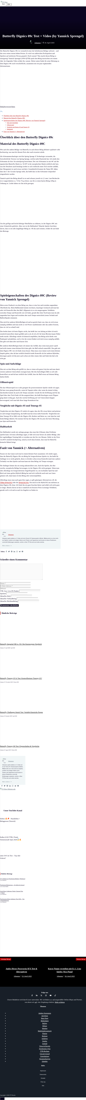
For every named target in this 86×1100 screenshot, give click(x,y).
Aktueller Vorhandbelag (8, 599)
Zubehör (45, 1061)
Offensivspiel (10, 125)
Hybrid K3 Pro (24, 482)
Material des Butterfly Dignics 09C (14, 118)
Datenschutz (43, 1074)
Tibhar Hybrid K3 (6, 482)
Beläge (44, 1023)
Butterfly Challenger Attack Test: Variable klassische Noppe (21, 712)
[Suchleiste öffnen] (3, 4)
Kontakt (43, 1078)
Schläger (45, 1038)
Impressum (43, 1070)
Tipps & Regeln (44, 1046)
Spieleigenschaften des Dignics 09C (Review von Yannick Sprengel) (24, 120)
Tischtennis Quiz (44, 1049)
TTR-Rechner (44, 1051)
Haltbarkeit (10, 129)
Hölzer (44, 1026)
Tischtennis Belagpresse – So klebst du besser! (12, 885)
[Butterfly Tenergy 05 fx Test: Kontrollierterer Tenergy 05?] (21, 674)
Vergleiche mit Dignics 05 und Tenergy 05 (18, 127)
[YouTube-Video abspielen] (30, 86)
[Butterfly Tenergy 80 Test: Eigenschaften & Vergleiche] (21, 742)
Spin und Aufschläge (12, 123)
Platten (44, 1033)
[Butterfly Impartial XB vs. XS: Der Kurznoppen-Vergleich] (21, 640)
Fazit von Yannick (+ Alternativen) (14, 131)
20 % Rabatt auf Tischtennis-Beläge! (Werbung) (12, 878)
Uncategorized (45, 1054)
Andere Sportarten (44, 1013)
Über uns (43, 1082)
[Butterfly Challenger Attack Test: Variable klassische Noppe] (21, 708)
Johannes (38, 43)
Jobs (43, 1085)
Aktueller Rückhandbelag (9, 601)
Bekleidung (45, 1021)
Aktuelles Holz (5, 596)
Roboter (44, 1036)
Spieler (44, 1041)
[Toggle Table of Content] (1, 112)
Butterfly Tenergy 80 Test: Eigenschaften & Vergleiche (19, 746)
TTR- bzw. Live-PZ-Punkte (9, 591)
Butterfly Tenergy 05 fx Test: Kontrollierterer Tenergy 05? (21, 678)
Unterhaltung (44, 1056)
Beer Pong (44, 1018)
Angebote (44, 1016)
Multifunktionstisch (44, 1031)
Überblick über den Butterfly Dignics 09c (16, 116)
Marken (44, 1028)
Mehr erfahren (60, 1002)
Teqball (44, 1044)
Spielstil (3, 593)
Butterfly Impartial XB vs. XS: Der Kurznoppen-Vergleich (21, 644)
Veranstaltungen (44, 1059)
